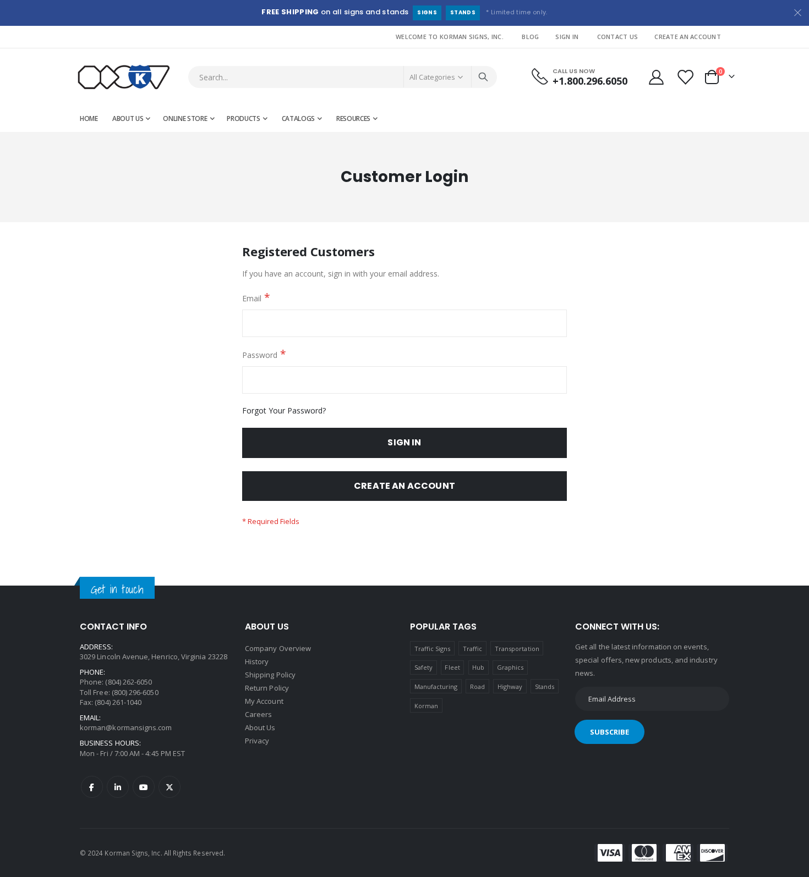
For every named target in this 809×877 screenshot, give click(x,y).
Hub (478, 667)
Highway (510, 686)
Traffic (472, 648)
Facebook (92, 787)
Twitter (169, 787)
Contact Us (617, 36)
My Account (264, 701)
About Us (260, 727)
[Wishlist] (686, 77)
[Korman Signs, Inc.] (123, 77)
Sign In (566, 36)
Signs (427, 12)
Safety (423, 667)
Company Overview (278, 648)
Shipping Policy (270, 675)
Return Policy (267, 688)
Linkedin (118, 787)
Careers (258, 714)
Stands (462, 12)
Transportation (517, 648)
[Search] (483, 77)
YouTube (144, 787)
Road (477, 686)
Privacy (257, 741)
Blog (530, 36)
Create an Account (687, 36)
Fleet (452, 667)
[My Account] (656, 77)
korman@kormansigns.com (126, 727)
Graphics (510, 667)
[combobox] (342, 77)
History (257, 661)
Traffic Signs (432, 648)
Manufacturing (436, 686)
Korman (426, 706)
